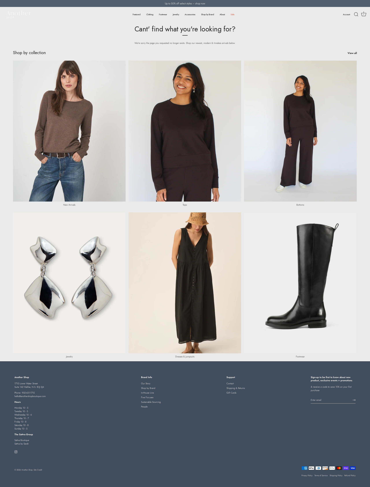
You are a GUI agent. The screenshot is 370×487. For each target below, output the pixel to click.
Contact (230, 383)
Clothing (149, 14)
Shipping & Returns (235, 388)
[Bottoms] (300, 131)
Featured (136, 14)
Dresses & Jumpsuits (184, 356)
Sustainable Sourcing (151, 402)
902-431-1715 (28, 392)
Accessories (190, 14)
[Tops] (184, 131)
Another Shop (27, 469)
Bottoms (300, 204)
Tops (185, 204)
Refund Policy (350, 475)
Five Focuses (147, 397)
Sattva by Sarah (21, 443)
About (222, 14)
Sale (232, 14)
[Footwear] (300, 282)
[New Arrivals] (69, 131)
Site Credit (38, 469)
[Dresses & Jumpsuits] (184, 282)
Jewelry (176, 14)
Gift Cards (231, 392)
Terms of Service (321, 475)
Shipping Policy (336, 475)
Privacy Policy (306, 475)
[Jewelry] (69, 282)
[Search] (356, 14)
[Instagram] (15, 451)
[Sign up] (354, 400)
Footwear (163, 14)
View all (352, 53)
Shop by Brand (207, 14)
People (144, 406)
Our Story (145, 383)
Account (346, 14)
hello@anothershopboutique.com (30, 396)
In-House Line (147, 392)
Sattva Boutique (21, 440)
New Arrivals (69, 204)
